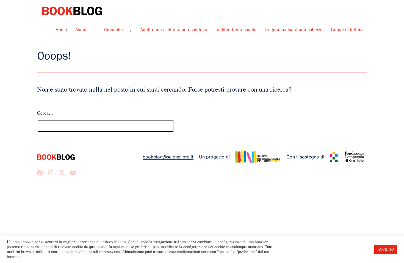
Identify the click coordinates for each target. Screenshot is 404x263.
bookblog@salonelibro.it (168, 157)
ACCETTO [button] (386, 249)
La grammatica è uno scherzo (294, 30)
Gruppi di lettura (347, 30)
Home (61, 30)
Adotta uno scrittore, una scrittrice (173, 30)
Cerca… (45, 112)
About (81, 30)
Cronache (113, 30)
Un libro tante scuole (235, 30)
